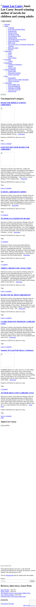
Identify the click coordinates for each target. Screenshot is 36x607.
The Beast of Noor (13, 34)
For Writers (7, 59)
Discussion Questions (14, 73)
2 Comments (4, 215)
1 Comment (4, 264)
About (10, 53)
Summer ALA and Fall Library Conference (17, 350)
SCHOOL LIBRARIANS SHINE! (13, 192)
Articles (10, 61)
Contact (10, 56)
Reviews (10, 49)
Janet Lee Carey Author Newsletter (18, 79)
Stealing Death (12, 38)
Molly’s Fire (11, 43)
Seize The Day (5, 590)
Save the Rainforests (14, 86)
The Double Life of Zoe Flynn (17, 39)
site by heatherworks (29, 605)
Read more (21, 134)
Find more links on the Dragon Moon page (13, 596)
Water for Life (12, 91)
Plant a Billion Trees (14, 84)
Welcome (7, 24)
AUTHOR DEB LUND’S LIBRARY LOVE (17, 393)
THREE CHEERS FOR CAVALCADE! (16, 268)
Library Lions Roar (13, 74)
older (2, 418)
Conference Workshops (15, 64)
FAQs (10, 54)
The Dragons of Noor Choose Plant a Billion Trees (15, 593)
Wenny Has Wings (13, 41)
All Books (11, 28)
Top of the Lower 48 (14, 89)
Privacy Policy (12, 58)
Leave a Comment (6, 143)
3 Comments (4, 241)
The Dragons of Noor (14, 36)
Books (6, 26)
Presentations (8, 63)
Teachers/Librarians (10, 69)
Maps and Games (13, 48)
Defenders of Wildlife (14, 88)
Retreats (10, 66)
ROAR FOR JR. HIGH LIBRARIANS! (16, 295)
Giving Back (8, 83)
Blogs (6, 76)
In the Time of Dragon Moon (16, 29)
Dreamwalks (9, 575)
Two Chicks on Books (7, 595)
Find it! (3, 578)
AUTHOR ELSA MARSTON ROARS (15, 219)
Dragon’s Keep (12, 33)
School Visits (12, 68)
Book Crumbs (5, 591)
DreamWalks (12, 78)
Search (32, 581)
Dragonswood (12, 31)
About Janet (7, 51)
